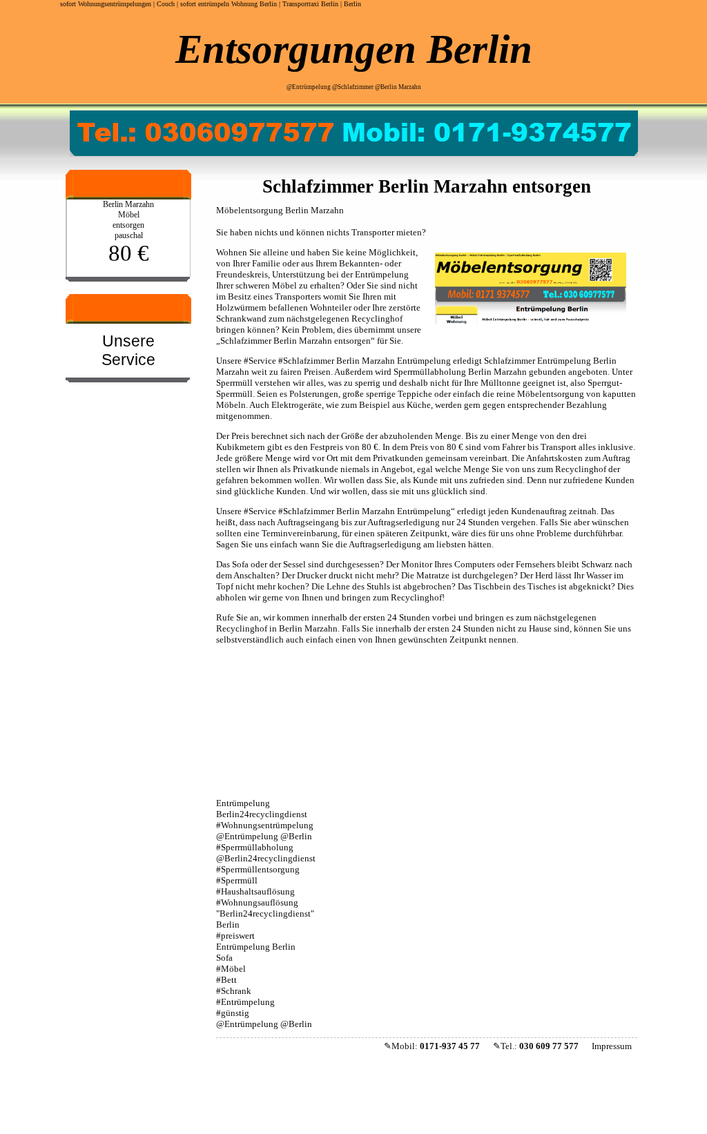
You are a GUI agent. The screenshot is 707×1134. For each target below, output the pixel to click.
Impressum (612, 1046)
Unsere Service (128, 350)
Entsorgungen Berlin (353, 49)
